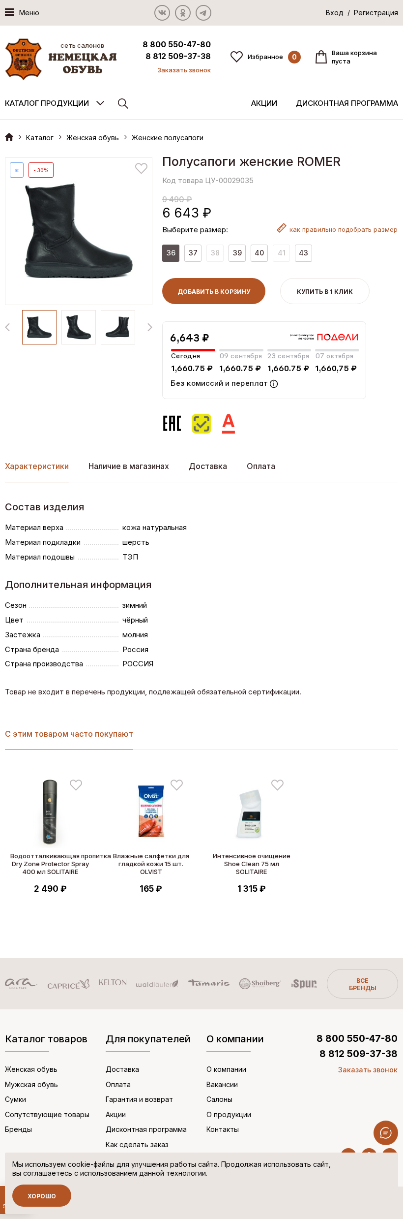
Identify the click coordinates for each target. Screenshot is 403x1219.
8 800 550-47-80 (177, 44)
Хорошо (42, 1196)
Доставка (208, 466)
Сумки (15, 1099)
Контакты (222, 1129)
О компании (226, 1069)
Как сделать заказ (137, 1144)
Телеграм (203, 13)
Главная (9, 136)
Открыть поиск (123, 103)
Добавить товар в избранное (76, 785)
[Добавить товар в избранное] (141, 168)
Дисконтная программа (347, 103)
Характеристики (37, 466)
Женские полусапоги (167, 137)
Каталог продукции (47, 103)
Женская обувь (92, 137)
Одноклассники (183, 13)
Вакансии (222, 1084)
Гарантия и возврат (139, 1099)
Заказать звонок (184, 70)
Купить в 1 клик (325, 291)
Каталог (40, 137)
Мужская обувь (31, 1084)
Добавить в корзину (213, 291)
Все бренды (362, 984)
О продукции (228, 1114)
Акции (264, 103)
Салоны (219, 1099)
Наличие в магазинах (128, 466)
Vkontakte (162, 13)
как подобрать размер (343, 229)
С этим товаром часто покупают (69, 734)
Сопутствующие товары (47, 1114)
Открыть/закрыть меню (386, 1133)
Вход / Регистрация (362, 12)
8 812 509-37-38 (178, 56)
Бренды (18, 1129)
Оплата (261, 466)
